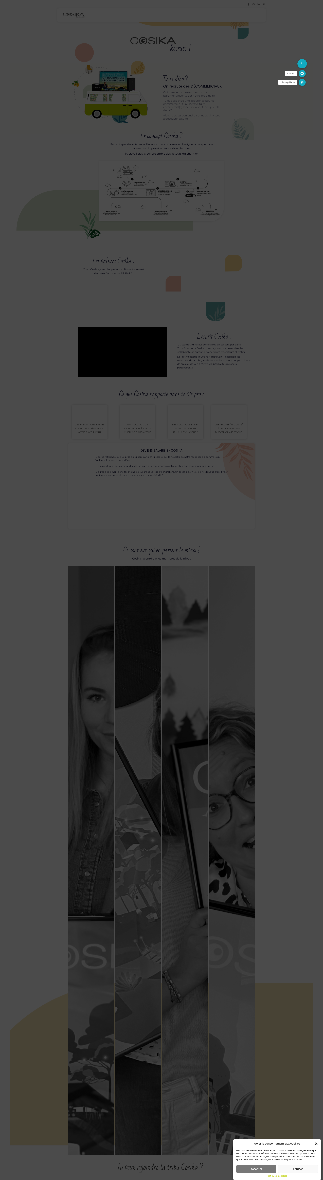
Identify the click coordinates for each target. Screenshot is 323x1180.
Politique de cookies (277, 1175)
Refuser (298, 1169)
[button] (316, 1143)
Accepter (256, 1169)
